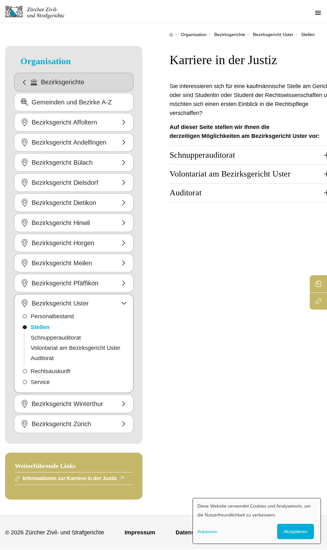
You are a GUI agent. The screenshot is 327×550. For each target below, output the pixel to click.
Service (40, 382)
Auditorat (42, 358)
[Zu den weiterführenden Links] (318, 301)
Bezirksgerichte (229, 34)
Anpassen (207, 531)
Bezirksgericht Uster (273, 34)
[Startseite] (171, 34)
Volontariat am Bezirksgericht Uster (75, 348)
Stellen (308, 34)
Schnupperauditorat (56, 338)
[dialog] (257, 521)
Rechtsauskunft (50, 371)
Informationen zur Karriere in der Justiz (70, 478)
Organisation (194, 34)
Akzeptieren (296, 531)
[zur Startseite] (38, 12)
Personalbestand (52, 316)
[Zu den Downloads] (318, 283)
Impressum (140, 532)
